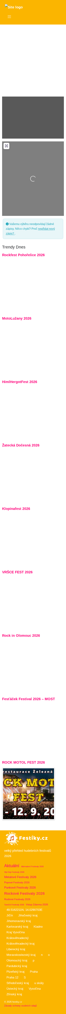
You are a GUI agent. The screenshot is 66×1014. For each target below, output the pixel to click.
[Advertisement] (33, 59)
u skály (39, 983)
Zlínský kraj (14, 994)
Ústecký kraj (15, 988)
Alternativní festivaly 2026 (32, 866)
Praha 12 (12, 977)
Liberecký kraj (16, 949)
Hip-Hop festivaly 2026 (14, 872)
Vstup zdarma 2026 (37, 904)
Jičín (10, 915)
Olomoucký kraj (17, 960)
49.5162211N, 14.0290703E (24, 909)
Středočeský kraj (18, 983)
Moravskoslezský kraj (21, 955)
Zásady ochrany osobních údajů (20, 1005)
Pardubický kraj (17, 966)
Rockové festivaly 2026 (24, 893)
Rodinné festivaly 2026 (17, 899)
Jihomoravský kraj (19, 921)
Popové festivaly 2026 (17, 882)
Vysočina (35, 988)
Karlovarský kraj (17, 926)
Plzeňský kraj (15, 971)
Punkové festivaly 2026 (20, 887)
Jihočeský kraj (27, 915)
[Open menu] (9, 16)
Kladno (38, 926)
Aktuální (11, 865)
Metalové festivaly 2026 (20, 877)
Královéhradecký (18, 938)
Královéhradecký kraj (20, 943)
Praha (34, 971)
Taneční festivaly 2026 (14, 905)
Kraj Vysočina (16, 932)
